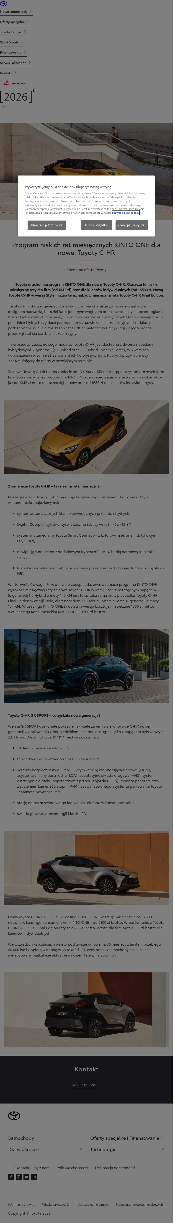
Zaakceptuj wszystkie (131, 225)
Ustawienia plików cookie (46, 225)
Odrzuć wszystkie (96, 225)
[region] (86, 205)
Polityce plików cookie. (125, 212)
